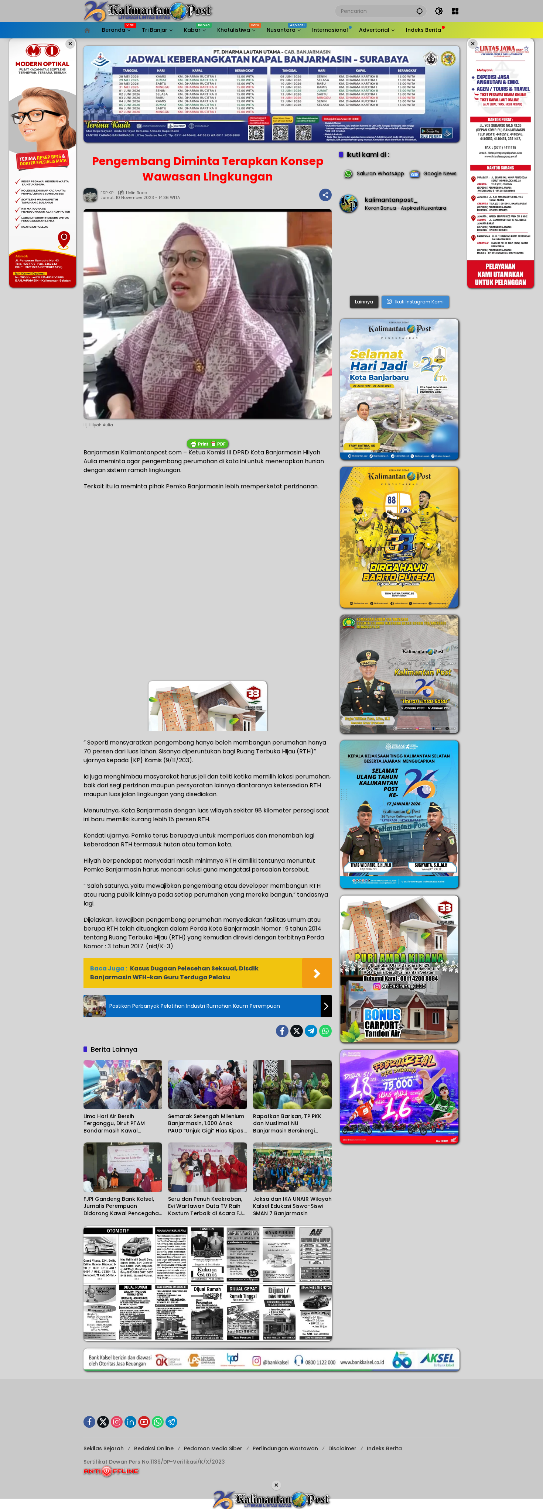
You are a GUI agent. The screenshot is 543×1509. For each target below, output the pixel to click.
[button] (419, 11)
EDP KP (106, 193)
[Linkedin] (130, 1422)
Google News (440, 173)
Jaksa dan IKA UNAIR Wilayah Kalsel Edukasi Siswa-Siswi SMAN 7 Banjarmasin (292, 1206)
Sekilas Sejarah (103, 1448)
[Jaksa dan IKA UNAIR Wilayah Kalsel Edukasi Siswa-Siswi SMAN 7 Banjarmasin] (292, 1167)
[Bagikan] (325, 195)
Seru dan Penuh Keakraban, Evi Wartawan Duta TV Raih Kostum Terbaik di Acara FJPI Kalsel (207, 1206)
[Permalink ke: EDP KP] (91, 195)
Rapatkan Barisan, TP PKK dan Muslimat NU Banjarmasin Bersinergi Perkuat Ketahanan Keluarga (292, 1124)
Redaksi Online (154, 1448)
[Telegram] (311, 1031)
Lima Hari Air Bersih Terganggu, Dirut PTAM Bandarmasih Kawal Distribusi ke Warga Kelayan (121, 1124)
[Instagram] (117, 1422)
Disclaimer (342, 1448)
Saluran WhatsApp (380, 173)
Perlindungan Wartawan (285, 1448)
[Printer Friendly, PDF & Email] (207, 443)
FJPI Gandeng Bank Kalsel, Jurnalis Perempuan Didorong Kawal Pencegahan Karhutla (122, 1206)
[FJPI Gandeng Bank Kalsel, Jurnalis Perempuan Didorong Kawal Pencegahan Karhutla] (122, 1167)
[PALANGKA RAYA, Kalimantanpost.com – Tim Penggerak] (399, 255)
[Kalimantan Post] (148, 10)
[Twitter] (296, 1031)
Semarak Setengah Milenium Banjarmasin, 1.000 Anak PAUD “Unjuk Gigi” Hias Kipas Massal (206, 1124)
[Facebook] (282, 1031)
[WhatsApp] (325, 1031)
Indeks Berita (384, 1448)
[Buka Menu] (455, 11)
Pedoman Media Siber (213, 1448)
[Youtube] (144, 1422)
